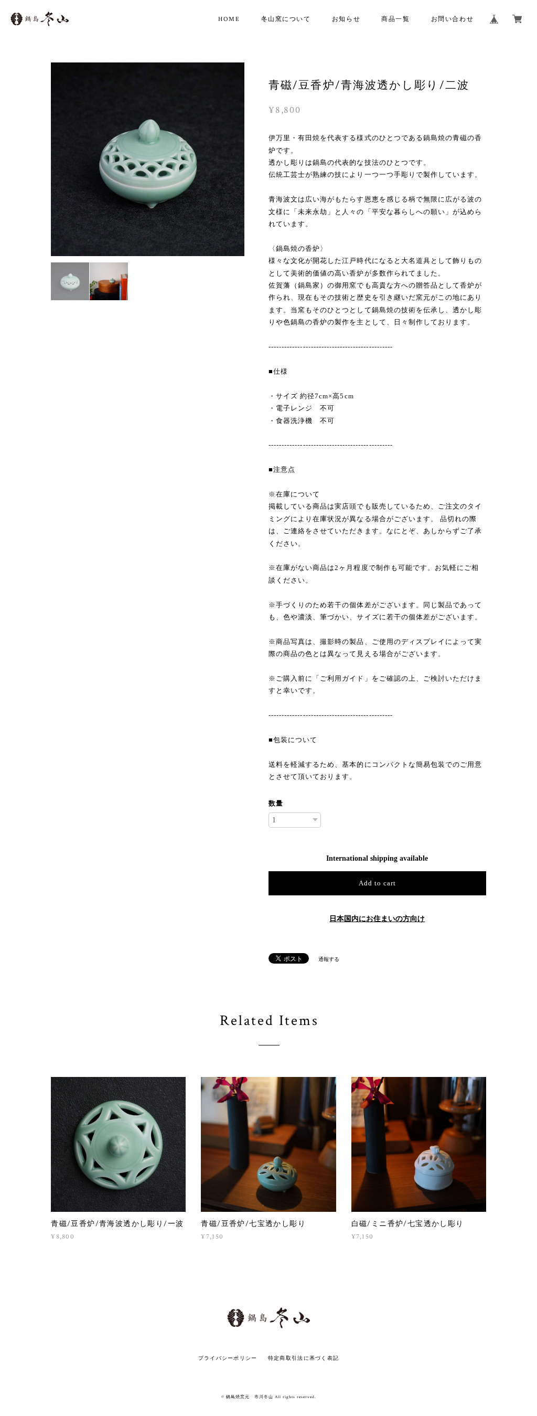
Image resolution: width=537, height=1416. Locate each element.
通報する (328, 959)
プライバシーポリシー (227, 1358)
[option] (151, 159)
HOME (229, 19)
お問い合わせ (452, 19)
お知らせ (346, 19)
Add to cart (377, 883)
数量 (275, 803)
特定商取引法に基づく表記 (303, 1358)
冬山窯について (286, 19)
